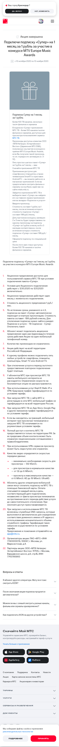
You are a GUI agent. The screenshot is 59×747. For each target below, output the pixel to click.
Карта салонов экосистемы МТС (26, 677)
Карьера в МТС (9, 681)
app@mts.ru (13, 533)
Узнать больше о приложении (16, 644)
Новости (47, 672)
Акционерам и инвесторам (32, 681)
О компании (8, 672)
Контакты (35, 672)
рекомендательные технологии (18, 731)
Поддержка (22, 672)
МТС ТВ (15, 138)
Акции (6, 677)
